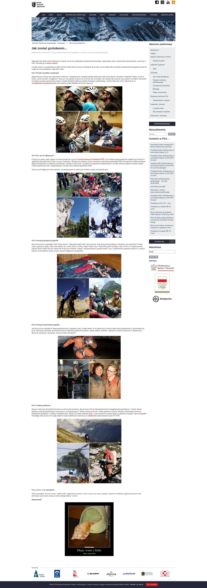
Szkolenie (123, 15)
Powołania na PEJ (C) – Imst (161, 203)
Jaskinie (92, 15)
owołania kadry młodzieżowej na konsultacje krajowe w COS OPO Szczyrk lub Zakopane (162, 165)
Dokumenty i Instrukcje (159, 115)
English (153, 53)
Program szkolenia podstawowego (159, 81)
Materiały (156, 89)
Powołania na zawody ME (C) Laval (161, 232)
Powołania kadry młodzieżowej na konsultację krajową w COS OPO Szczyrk (162, 198)
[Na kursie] (89, 286)
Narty (102, 15)
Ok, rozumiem (152, 584)
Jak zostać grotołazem (161, 77)
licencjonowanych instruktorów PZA (91, 159)
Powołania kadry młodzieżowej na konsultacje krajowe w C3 (162, 151)
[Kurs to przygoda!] (89, 367)
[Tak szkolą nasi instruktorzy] (89, 205)
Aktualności (155, 50)
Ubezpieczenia (167, 15)
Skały (59, 15)
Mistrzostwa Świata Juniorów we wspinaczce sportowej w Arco (162, 227)
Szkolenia (154, 73)
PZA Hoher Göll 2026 (158, 186)
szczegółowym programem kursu (44, 83)
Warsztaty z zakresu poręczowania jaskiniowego (160, 191)
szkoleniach (92, 416)
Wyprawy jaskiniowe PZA (159, 96)
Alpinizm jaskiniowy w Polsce (161, 57)
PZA (43, 15)
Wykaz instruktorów (160, 92)
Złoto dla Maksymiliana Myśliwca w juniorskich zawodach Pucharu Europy (162, 220)
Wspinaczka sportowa (76, 15)
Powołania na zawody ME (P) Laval (161, 208)
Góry (51, 15)
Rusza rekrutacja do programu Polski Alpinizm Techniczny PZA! (162, 213)
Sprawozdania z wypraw (161, 100)
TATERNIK (153, 15)
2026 (154, 69)
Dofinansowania (139, 15)
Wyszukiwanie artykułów (161, 112)
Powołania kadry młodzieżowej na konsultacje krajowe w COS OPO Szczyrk (162, 158)
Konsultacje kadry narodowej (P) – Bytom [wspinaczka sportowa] (162, 146)
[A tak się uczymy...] (89, 119)
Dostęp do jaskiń (158, 61)
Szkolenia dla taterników (161, 86)
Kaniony (112, 15)
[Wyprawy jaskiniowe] (89, 451)
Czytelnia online (158, 108)
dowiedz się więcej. (137, 584)
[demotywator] (89, 529)
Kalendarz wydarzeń (158, 65)
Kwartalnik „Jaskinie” (158, 104)
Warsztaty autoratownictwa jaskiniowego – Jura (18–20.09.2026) (160, 181)
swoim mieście (52, 63)
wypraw (143, 414)
